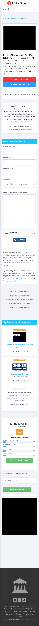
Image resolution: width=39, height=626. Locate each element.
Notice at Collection (15, 278)
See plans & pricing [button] (19, 405)
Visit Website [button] (20, 84)
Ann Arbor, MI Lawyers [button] (19, 303)
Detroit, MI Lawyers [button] (19, 291)
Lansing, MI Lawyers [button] (19, 307)
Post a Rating (19, 460)
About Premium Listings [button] (19, 130)
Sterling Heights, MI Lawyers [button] (19, 299)
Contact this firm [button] (19, 351)
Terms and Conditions (11, 281)
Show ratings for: (8, 473)
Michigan (18, 18)
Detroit (25, 18)
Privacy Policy (27, 278)
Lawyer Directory (8, 18)
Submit (20, 239)
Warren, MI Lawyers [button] (19, 295)
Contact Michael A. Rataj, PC (15, 141)
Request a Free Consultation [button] (20, 94)
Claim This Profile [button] (20, 126)
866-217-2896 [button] (20, 79)
